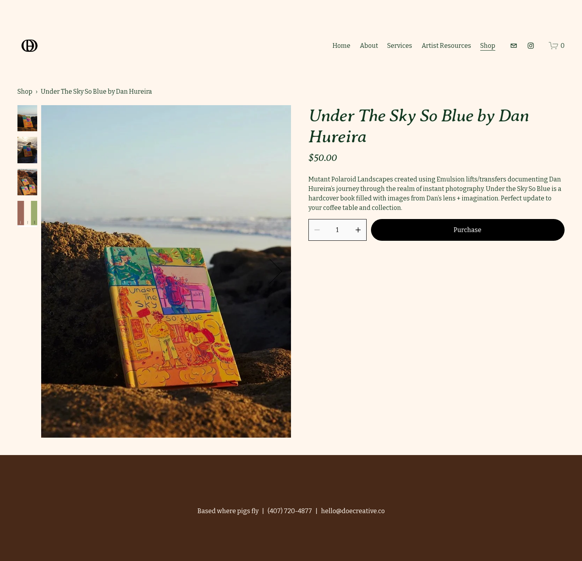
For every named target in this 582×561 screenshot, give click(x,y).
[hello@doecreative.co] (513, 45)
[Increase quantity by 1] (358, 230)
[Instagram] (530, 45)
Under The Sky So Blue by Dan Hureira (96, 91)
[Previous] (62, 271)
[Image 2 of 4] (27, 151)
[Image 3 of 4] (27, 183)
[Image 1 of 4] (27, 119)
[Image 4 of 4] (27, 215)
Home (341, 45)
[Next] (269, 271)
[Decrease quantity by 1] (317, 230)
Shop (487, 45)
